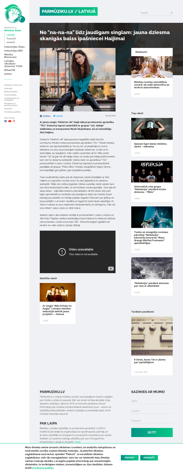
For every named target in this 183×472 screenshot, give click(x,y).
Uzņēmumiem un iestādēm (11, 99)
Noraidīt (149, 457)
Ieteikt (59, 116)
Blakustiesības (11, 92)
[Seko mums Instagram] (14, 121)
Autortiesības (10, 95)
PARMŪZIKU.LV (57, 11)
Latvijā (45, 320)
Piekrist (130, 457)
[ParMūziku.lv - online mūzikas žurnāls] (14, 13)
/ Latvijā (85, 11)
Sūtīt (152, 432)
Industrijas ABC (141, 372)
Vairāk (77, 442)
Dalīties (46, 116)
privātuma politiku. (43, 468)
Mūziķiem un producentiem (10, 104)
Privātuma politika (12, 112)
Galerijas (8, 88)
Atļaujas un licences (13, 85)
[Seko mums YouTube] (9, 121)
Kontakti (8, 109)
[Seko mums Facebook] (5, 121)
